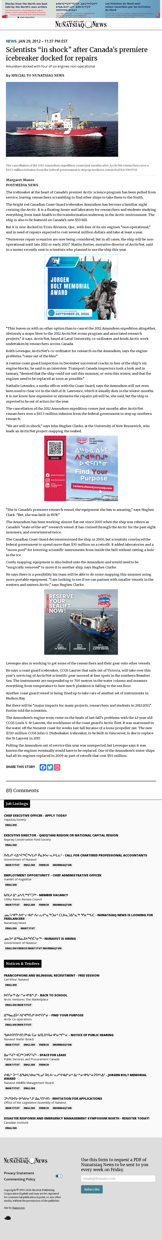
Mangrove (18, 1207)
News (11, 41)
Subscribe (92, 1189)
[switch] (59, 1176)
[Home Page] (81, 24)
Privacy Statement (19, 1173)
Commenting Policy (19, 1179)
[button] (7, 1217)
